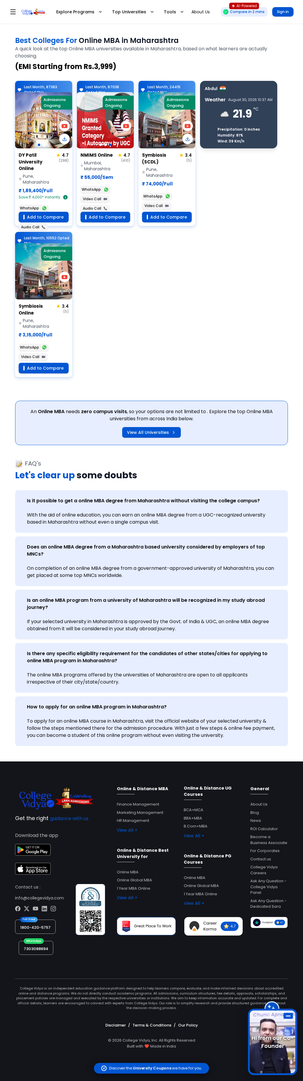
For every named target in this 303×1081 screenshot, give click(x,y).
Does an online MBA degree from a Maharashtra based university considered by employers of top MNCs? (146, 550)
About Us (258, 804)
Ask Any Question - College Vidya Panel (268, 886)
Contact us (260, 859)
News (255, 820)
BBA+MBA (193, 818)
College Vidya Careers (264, 870)
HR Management (133, 820)
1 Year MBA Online (133, 888)
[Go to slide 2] (44, 145)
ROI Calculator (264, 829)
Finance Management (138, 804)
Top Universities (129, 12)
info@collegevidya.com (39, 898)
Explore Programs (75, 12)
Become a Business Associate (268, 840)
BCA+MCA (193, 810)
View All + (127, 830)
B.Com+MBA (195, 826)
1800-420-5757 (35, 927)
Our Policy (188, 1025)
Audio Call (30, 227)
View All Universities (148, 432)
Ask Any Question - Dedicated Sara (268, 904)
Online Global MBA (134, 880)
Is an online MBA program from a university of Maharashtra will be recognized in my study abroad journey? (146, 604)
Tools (170, 12)
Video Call (92, 198)
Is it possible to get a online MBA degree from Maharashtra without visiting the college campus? (143, 500)
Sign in (283, 11)
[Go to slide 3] (110, 145)
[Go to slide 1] (39, 145)
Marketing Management (140, 812)
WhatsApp (29, 208)
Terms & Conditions (152, 1025)
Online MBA (127, 872)
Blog (254, 812)
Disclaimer (115, 1025)
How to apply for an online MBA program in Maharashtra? (97, 706)
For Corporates (265, 851)
